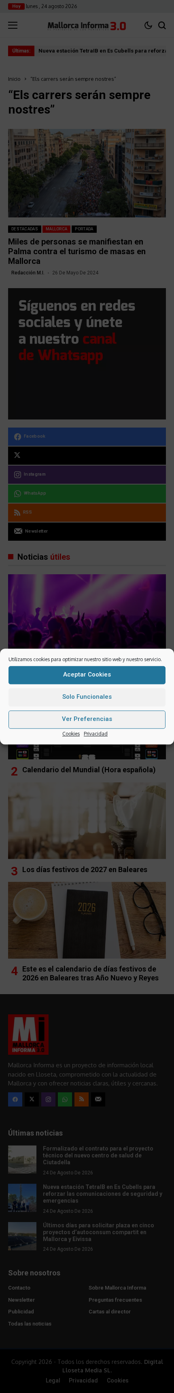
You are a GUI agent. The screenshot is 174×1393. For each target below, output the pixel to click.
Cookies (71, 734)
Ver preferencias (87, 719)
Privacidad (96, 734)
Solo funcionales (87, 696)
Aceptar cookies (87, 674)
